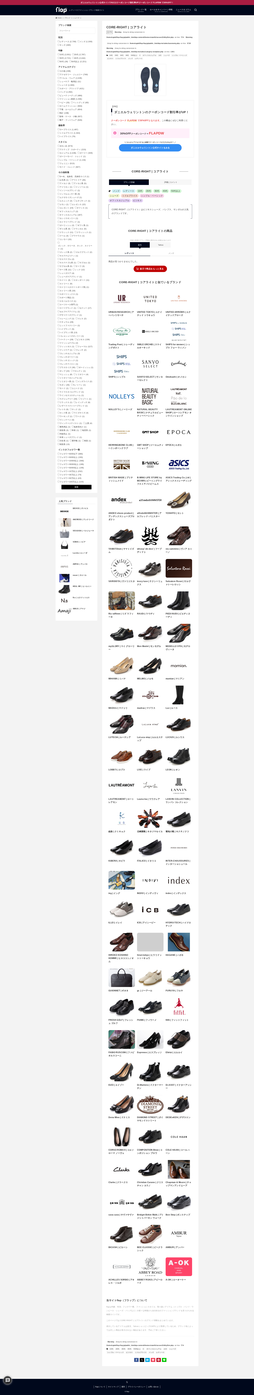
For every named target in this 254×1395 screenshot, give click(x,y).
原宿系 (64, 430)
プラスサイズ (67, 367)
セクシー (85, 308)
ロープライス (69, 129)
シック (80, 270)
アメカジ (65, 183)
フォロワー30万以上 (70, 475)
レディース (138, 58)
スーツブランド (68, 308)
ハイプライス (67, 136)
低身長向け (80, 427)
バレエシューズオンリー (72, 336)
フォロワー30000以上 (72, 464)
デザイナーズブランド (71, 315)
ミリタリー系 (67, 381)
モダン (65, 385)
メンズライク (85, 381)
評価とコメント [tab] (170, 182)
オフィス (82, 208)
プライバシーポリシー (136, 1387)
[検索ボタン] (195, 10)
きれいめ (66, 146)
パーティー (67, 339)
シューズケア (67, 273)
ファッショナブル (69, 343)
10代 (111, 55)
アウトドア (79, 180)
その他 (65, 71)
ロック (76, 409)
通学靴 (76, 441)
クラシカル (80, 229)
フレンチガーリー (69, 357)
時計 (64, 113)
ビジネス (110, 58)
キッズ (65, 45)
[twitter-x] (127, 1382)
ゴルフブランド (84, 252)
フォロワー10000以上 (72, 461)
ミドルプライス (120, 58)
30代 (121, 55)
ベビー (65, 102)
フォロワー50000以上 (72, 468)
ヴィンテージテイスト (71, 423)
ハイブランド (67, 329)
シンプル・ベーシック (179, 55)
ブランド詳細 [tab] (129, 182)
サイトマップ (113, 1387)
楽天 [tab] (140, 245)
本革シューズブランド (71, 437)
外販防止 (65, 434)
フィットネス (67, 346)
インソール (82, 187)
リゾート (86, 399)
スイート (65, 280)
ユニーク (77, 388)
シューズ (167, 55)
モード (64, 388)
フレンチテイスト (69, 364)
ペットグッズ (81, 102)
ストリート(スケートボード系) (74, 287)
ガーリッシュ (67, 225)
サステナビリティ (69, 256)
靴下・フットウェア (71, 120)
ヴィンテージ (67, 420)
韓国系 (65, 444)
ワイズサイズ (81, 413)
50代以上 (134, 55)
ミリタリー (82, 374)
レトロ (64, 409)
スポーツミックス (69, 294)
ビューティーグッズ (71, 95)
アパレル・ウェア (71, 78)
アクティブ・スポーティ (73, 149)
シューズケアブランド (71, 277)
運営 (123, 1387)
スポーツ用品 (67, 297)
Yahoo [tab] (160, 245)
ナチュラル (67, 322)
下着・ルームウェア (71, 109)
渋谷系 (64, 441)
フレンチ (81, 350)
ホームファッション (71, 106)
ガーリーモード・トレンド (73, 156)
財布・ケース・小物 (71, 116)
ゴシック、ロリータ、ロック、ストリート (75, 247)
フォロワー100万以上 (72, 482)
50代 (64, 61)
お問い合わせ (153, 1387)
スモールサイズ (68, 301)
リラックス (66, 402)
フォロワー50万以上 (70, 478)
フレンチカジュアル (70, 353)
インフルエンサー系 (70, 194)
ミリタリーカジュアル (71, 378)
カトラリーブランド (70, 222)
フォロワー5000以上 (71, 457)
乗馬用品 (65, 427)
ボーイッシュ (86, 367)
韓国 (87, 441)
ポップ (65, 371)
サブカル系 (66, 266)
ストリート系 (67, 291)
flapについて (100, 1387)
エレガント (67, 208)
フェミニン (67, 163)
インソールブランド (70, 190)
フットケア (66, 350)
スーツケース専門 (69, 305)
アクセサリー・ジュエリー (74, 74)
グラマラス (78, 236)
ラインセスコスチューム (72, 395)
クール (64, 236)
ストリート (66, 284)
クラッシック (84, 232)
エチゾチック (83, 201)
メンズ (130, 58)
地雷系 (86, 430)
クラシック (66, 232)
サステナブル (67, 259)
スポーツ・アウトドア (72, 88)
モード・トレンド (70, 167)
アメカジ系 (80, 183)
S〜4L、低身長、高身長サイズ (74, 176)
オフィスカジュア (69, 211)
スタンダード (81, 280)
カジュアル (68, 153)
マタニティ (79, 371)
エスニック (66, 201)
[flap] (61, 10)
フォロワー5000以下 (71, 454)
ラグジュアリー (68, 399)
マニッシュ (66, 374)
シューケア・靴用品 (70, 81)
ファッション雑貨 (71, 99)
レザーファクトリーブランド (74, 406)
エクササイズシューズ (71, 197)
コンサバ (66, 239)
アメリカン (66, 187)
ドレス (82, 319)
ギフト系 (83, 225)
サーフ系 (65, 270)
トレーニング (67, 319)
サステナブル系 (68, 263)
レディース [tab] (129, 253)
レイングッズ (83, 402)
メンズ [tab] (171, 253)
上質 (88, 423)
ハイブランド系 (68, 332)
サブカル (85, 263)
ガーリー (86, 153)
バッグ (66, 92)
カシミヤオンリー (69, 218)
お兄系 (64, 180)
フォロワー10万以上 (71, 471)
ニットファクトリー (70, 325)
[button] (136, 1360)
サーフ (80, 266)
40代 (127, 55)
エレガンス (79, 204)
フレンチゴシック (69, 360)
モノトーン (79, 385)
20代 (116, 55)
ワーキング (66, 416)
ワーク (80, 416)
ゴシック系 (66, 252)
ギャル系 (65, 229)
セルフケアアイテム (70, 312)
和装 (75, 430)
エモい (64, 204)
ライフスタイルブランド (72, 392)
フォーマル (85, 346)
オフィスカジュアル (149, 55)
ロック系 (65, 413)
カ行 (160, 55)
